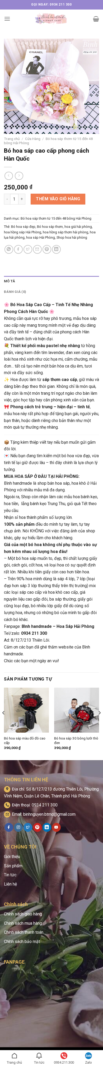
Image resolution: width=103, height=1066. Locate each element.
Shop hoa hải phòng (72, 237)
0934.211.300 (64, 1062)
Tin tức (10, 874)
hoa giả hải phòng (78, 227)
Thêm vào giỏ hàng (58, 198)
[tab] (51, 281)
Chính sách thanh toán (23, 932)
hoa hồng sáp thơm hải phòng (65, 232)
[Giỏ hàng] (96, 19)
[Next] (99, 723)
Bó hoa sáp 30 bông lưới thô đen (76, 740)
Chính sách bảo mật (22, 941)
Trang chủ (12, 139)
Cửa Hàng (32, 139)
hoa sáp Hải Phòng (40, 237)
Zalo (88, 1062)
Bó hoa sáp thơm (50, 227)
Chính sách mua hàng (23, 923)
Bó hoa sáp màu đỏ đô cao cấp (24, 740)
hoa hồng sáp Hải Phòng (22, 232)
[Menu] (7, 18)
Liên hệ (10, 884)
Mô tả (9, 281)
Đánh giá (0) (15, 292)
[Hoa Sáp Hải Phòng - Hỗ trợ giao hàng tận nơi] (51, 19)
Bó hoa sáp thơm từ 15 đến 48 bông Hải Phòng (56, 218)
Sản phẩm (13, 865)
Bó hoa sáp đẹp (23, 227)
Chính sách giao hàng (23, 914)
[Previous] (3, 723)
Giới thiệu (12, 856)
